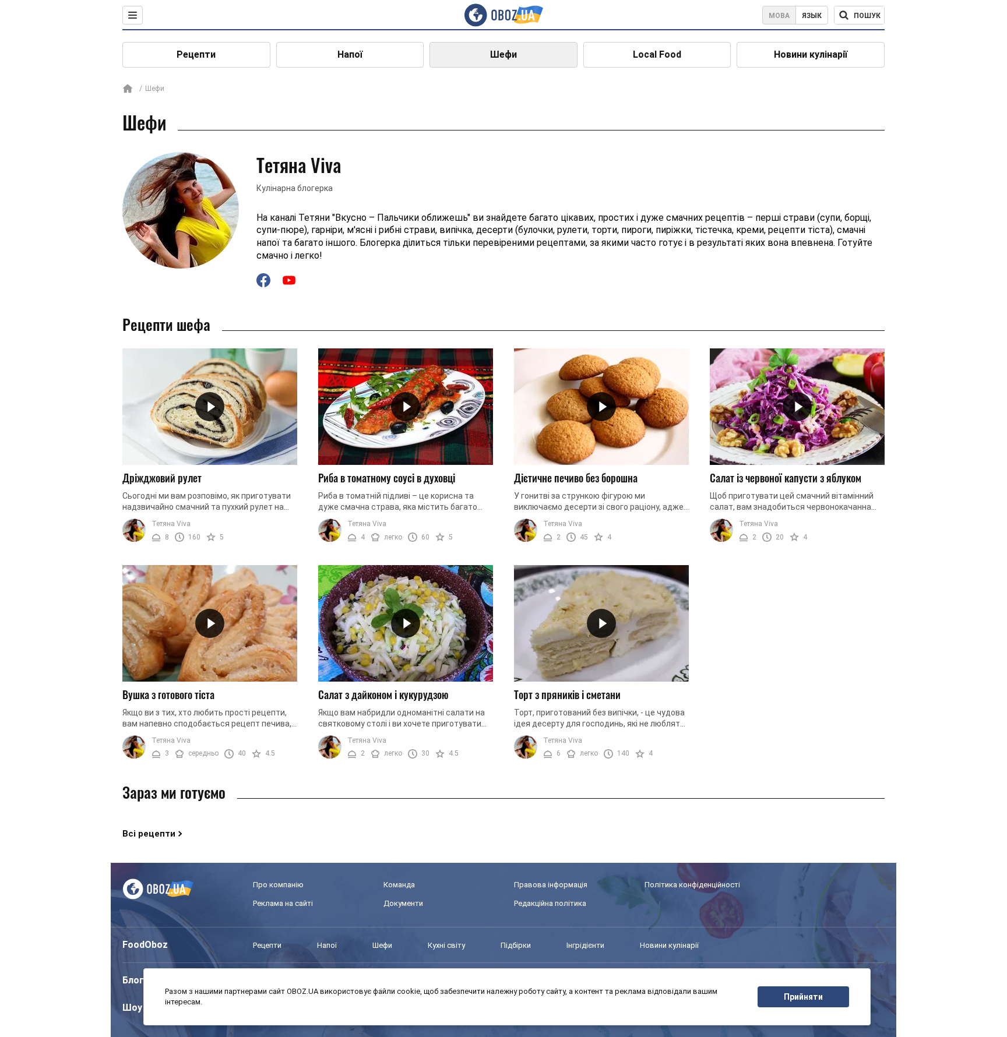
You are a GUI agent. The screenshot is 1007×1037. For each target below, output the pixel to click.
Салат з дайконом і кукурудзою (383, 694)
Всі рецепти (148, 833)
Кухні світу (446, 945)
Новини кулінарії (810, 54)
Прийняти (803, 996)
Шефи (503, 54)
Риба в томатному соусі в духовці (386, 478)
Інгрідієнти (585, 945)
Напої (349, 54)
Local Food (657, 54)
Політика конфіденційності (692, 884)
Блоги (135, 980)
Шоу (132, 1007)
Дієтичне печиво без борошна (576, 478)
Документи (403, 903)
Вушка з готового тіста (168, 694)
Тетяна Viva (171, 524)
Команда (399, 884)
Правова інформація (550, 884)
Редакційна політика (550, 903)
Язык (812, 16)
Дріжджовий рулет (162, 478)
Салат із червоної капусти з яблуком (785, 478)
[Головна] (127, 89)
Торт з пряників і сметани (567, 694)
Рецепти (196, 54)
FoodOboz (145, 944)
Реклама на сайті (283, 903)
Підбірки (516, 945)
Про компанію (278, 884)
